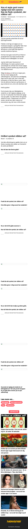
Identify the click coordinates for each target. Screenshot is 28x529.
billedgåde (5, 402)
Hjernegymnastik (11, 16)
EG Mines (8, 73)
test (3, 405)
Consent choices (14, 527)
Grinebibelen (3, 16)
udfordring (10, 405)
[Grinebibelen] (14, 2)
